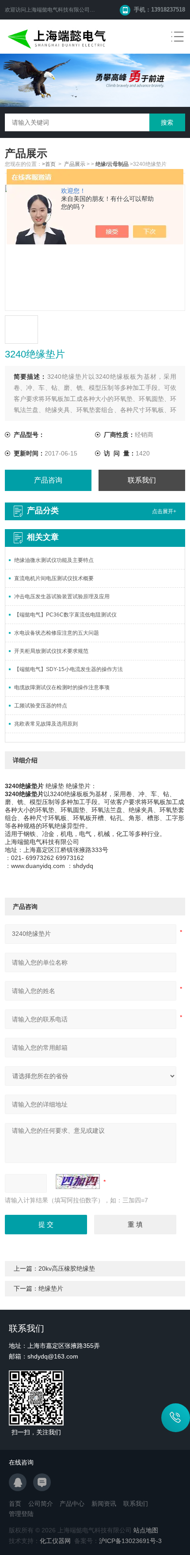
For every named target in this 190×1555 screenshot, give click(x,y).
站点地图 (145, 1530)
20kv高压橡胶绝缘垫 (66, 1268)
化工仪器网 (55, 1540)
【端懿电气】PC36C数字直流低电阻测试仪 (65, 615)
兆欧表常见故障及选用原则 (46, 724)
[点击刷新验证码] (78, 1181)
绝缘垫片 (50, 1288)
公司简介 (40, 1503)
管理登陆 (21, 1513)
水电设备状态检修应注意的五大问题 (56, 633)
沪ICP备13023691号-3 (130, 1540)
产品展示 (74, 164)
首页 (15, 1503)
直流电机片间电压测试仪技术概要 (54, 578)
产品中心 (72, 1503)
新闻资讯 (103, 1503)
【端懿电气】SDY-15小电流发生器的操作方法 (68, 669)
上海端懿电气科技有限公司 (58, 10)
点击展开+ (164, 511)
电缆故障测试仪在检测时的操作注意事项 (62, 687)
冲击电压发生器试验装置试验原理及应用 (62, 596)
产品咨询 (48, 480)
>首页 (49, 164)
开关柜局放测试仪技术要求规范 (51, 651)
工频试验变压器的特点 (40, 706)
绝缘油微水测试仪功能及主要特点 (54, 560)
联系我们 (142, 480)
